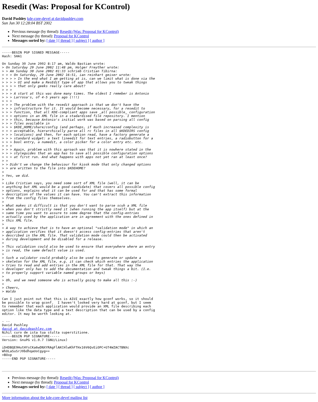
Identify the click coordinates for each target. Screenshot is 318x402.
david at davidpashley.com (27, 329)
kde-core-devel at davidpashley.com (55, 18)
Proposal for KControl (71, 36)
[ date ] (51, 40)
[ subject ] (81, 40)
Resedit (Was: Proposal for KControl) (89, 31)
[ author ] (97, 40)
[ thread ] (65, 40)
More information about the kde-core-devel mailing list (44, 398)
